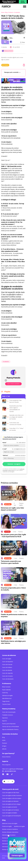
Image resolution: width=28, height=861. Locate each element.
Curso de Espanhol (7, 661)
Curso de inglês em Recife (9, 807)
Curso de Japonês (7, 673)
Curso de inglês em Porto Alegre (11, 804)
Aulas (3, 740)
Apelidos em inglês (19, 826)
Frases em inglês (7, 826)
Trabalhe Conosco (7, 715)
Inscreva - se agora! (14, 464)
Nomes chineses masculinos (10, 832)
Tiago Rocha (5, 701)
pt (8, 781)
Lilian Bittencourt (7, 698)
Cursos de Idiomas (9, 655)
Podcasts (11, 12)
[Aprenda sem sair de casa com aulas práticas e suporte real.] (13, 80)
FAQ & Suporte (6, 764)
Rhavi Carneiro (6, 687)
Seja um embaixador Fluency (10, 729)
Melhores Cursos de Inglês (9, 823)
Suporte (4, 721)
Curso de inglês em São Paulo (10, 792)
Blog (6, 12)
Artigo (8, 504)
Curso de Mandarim (7, 679)
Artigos (4, 746)
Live (8, 531)
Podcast (6, 65)
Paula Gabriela (6, 690)
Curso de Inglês (6, 659)
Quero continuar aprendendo (13, 383)
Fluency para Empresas (8, 723)
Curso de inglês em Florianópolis (11, 816)
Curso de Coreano (7, 676)
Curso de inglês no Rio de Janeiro (11, 798)
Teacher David (6, 704)
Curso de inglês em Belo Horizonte (12, 795)
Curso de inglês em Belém (9, 813)
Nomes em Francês (7, 838)
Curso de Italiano (7, 667)
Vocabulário (17, 12)
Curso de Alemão (7, 670)
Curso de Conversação (8, 712)
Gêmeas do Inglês (7, 695)
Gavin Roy (5, 692)
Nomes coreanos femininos (10, 829)
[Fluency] (6, 6)
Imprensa (5, 718)
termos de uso (11, 470)
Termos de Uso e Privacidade (10, 726)
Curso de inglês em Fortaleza (10, 810)
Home (2, 12)
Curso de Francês (7, 664)
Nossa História (6, 757)
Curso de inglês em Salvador (10, 801)
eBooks (4, 749)
